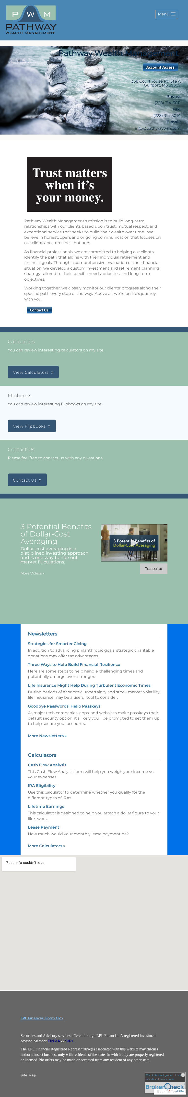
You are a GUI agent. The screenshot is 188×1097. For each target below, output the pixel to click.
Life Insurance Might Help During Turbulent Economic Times (89, 685)
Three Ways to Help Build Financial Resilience (74, 664)
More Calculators (46, 846)
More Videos (33, 573)
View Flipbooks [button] (29, 426)
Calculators (42, 755)
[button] (166, 14)
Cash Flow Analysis (47, 765)
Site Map (28, 1075)
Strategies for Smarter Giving (57, 643)
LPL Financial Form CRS (42, 1018)
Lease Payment (43, 827)
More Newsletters (47, 736)
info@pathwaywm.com (158, 128)
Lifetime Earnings (46, 806)
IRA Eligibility (41, 785)
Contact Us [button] (25, 480)
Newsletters (42, 634)
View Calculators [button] (31, 372)
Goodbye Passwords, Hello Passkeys (64, 706)
